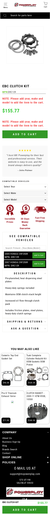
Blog (4, 445)
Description (25, 273)
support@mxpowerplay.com (25, 473)
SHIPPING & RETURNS (25, 321)
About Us (7, 438)
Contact (6, 453)
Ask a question (25, 328)
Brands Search (9, 449)
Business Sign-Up (11, 442)
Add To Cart (38, 255)
